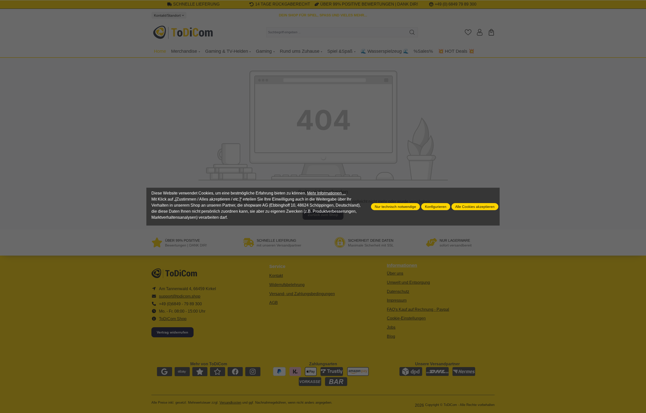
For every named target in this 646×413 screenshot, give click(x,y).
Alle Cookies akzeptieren (475, 207)
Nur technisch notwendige (395, 207)
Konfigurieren (435, 207)
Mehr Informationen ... (326, 193)
